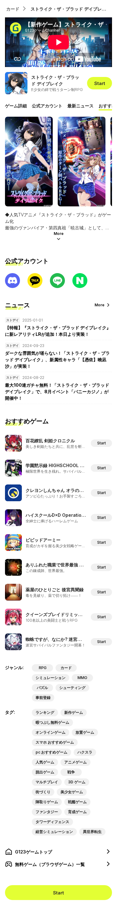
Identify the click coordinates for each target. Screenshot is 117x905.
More (59, 233)
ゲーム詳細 (16, 105)
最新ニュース (80, 105)
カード (12, 8)
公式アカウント (47, 105)
